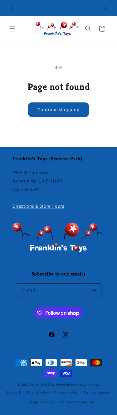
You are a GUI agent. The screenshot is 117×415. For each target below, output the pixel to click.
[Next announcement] (105, 8)
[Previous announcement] (11, 8)
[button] (12, 28)
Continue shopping (58, 109)
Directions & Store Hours (38, 206)
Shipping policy (42, 402)
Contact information (77, 402)
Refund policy (38, 392)
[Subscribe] (94, 290)
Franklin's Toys (42, 384)
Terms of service (97, 392)
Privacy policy (66, 392)
